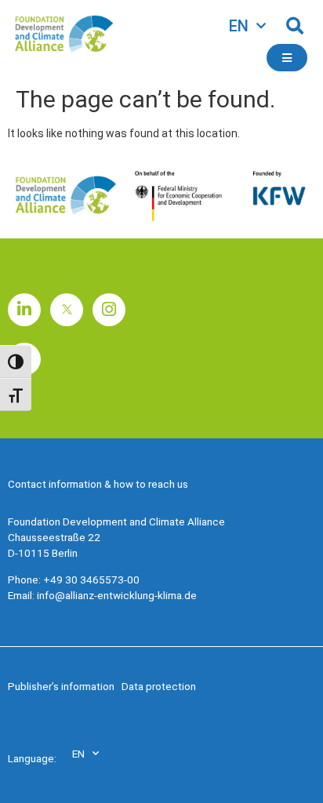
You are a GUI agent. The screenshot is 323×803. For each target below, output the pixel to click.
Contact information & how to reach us (98, 484)
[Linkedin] (24, 309)
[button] (294, 26)
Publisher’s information (61, 686)
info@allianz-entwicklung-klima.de (117, 595)
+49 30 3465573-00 (91, 579)
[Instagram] (109, 309)
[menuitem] (247, 26)
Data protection (159, 686)
